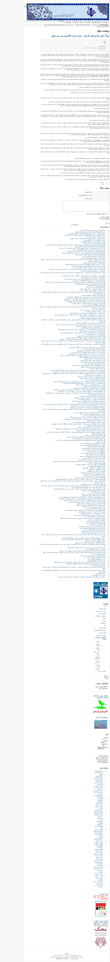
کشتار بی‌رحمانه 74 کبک (98, 492)
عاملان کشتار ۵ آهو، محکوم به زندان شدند (93, 415)
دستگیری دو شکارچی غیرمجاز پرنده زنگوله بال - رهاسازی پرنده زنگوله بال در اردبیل (81, 577)
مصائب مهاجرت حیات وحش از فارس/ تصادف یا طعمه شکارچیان (86, 233)
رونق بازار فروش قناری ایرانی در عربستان (93, 494)
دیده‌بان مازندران (97, 661)
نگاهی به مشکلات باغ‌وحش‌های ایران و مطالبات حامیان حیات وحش (86, 437)
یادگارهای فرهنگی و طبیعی (82, 24)
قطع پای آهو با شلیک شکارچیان (96, 446)
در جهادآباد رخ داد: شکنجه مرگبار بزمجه (94, 450)
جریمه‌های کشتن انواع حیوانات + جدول (94, 529)
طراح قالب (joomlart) (62, 958)
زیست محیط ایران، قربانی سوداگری (95, 375)
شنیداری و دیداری (101, 635)
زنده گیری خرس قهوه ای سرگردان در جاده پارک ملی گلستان (88, 406)
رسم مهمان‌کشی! (100, 573)
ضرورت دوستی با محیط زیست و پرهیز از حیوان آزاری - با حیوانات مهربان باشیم (82, 332)
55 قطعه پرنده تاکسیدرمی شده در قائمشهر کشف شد (90, 464)
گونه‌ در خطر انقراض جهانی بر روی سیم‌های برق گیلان (90, 284)
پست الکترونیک (104, 43)
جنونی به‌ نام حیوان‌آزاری (98, 575)
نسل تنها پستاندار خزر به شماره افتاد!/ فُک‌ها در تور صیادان (89, 280)
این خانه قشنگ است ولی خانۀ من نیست (98, 815)
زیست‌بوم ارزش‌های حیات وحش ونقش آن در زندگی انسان (88, 401)
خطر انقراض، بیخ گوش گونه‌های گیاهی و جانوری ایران (90, 246)
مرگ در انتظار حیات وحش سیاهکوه (95, 541)
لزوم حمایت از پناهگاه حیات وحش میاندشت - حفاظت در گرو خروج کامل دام (83, 275)
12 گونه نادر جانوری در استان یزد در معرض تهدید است (90, 477)
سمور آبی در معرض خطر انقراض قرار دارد (93, 271)
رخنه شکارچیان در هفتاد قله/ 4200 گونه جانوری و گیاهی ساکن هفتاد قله (85, 235)
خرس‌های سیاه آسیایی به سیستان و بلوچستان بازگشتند (89, 398)
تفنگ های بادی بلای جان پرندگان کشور (94, 458)
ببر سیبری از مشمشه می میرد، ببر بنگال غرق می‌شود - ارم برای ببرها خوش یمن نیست (80, 324)
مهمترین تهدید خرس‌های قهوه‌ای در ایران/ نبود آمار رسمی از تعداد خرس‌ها (84, 500)
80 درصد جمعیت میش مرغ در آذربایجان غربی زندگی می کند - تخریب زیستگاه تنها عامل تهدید (79, 489)
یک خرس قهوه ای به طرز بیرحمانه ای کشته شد (91, 526)
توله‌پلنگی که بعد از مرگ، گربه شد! (95, 454)
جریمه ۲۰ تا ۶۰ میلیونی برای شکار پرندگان (93, 533)
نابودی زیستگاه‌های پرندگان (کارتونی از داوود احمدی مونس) (88, 365)
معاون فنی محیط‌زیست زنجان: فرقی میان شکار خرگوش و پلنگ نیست (85, 564)
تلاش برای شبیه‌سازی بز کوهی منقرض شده (93, 360)
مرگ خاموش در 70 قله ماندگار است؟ (94, 516)
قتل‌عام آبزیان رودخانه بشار (97, 524)
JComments (75, 225)
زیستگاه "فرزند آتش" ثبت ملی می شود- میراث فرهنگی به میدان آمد (86, 297)
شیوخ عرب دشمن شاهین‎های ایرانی (95, 549)
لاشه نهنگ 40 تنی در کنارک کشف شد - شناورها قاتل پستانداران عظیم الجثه (84, 383)
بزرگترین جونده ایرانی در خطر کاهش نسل (93, 448)
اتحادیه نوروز (102, 632)
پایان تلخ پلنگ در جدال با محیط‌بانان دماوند (93, 295)
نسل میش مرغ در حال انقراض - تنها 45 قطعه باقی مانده (89, 249)
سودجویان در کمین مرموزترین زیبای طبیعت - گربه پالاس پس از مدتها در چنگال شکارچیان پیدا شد (77, 370)
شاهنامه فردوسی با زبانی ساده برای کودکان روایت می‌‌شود (98, 883)
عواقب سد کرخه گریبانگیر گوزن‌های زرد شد (92, 445)
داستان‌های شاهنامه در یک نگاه (99, 826)
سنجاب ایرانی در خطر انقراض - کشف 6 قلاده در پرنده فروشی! (87, 238)
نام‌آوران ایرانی (102, 613)
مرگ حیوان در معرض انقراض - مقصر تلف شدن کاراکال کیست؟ (87, 313)
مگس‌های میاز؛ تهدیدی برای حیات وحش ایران (92, 331)
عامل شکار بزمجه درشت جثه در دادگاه (94, 507)
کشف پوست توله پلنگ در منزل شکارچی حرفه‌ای (91, 402)
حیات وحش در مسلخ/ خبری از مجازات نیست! (92, 290)
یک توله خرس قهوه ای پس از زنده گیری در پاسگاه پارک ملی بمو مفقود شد (84, 419)
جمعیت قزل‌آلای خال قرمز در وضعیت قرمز (92, 362)
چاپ (104, 41)
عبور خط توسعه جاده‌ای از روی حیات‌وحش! (93, 472)
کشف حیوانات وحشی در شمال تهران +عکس (92, 288)
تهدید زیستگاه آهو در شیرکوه (97, 469)
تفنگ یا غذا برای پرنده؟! (98, 565)
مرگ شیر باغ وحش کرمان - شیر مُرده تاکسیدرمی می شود (80, 35)
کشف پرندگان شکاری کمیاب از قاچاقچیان (93, 328)
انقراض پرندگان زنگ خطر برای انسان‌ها (94, 476)
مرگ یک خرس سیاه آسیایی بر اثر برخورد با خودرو (91, 430)
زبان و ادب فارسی (101, 611)
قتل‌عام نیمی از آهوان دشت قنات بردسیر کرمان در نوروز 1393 (87, 417)
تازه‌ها (104, 620)
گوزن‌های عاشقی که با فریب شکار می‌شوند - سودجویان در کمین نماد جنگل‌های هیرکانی (80, 479)
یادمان (98, 641)
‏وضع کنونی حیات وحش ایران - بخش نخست (93, 277)
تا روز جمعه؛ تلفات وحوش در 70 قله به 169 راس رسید (89, 515)
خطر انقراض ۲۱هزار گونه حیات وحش (94, 363)
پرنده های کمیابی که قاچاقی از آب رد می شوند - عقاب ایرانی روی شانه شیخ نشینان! (81, 329)
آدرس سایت (88, 198)
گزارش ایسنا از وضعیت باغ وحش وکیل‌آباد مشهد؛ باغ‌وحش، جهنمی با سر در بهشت (82, 550)
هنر (105, 625)
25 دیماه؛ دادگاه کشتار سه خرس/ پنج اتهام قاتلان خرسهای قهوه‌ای (86, 302)
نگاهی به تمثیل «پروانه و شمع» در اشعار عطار (98, 831)
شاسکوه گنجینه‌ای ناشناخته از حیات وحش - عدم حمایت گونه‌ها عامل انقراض (83, 253)
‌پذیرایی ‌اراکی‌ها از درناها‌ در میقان (96, 557)
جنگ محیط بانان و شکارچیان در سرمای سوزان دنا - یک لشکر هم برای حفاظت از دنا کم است (79, 371)
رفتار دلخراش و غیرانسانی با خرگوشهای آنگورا (92, 357)
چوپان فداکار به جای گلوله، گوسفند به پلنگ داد (92, 396)
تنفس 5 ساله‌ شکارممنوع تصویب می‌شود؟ (93, 490)
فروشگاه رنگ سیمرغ (102, 717)
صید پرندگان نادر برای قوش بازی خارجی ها (93, 316)
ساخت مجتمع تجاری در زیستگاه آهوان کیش (93, 241)
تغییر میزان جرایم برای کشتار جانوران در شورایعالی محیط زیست (86, 347)
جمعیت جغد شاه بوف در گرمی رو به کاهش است (91, 459)
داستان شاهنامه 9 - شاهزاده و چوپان (98, 772)
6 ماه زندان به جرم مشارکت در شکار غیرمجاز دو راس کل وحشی (86, 354)
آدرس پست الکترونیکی (85, 195)
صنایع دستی (98, 648)
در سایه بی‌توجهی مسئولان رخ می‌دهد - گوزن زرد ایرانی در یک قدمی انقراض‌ (84, 537)
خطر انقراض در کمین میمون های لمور (94, 262)
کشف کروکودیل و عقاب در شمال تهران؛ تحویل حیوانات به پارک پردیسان (84, 298)
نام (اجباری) (88, 192)
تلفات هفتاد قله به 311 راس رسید (95, 523)
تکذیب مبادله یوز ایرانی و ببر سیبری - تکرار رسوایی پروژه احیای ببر (86, 502)
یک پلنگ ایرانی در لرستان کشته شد (95, 334)
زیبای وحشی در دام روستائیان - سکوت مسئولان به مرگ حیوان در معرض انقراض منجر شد (79, 315)
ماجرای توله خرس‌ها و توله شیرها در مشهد (93, 258)
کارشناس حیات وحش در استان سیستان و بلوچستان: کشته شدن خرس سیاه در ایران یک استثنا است (77, 269)
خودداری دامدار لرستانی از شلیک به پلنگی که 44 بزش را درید (88, 352)
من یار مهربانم (104, 894)
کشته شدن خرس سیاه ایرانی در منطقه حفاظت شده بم (89, 267)
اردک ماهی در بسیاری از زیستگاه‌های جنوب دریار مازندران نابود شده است (84, 279)
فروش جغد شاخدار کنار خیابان (96, 463)
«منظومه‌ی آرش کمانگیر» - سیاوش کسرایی (98, 777)
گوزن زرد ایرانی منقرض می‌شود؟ (95, 311)
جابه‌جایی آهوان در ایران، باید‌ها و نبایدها (94, 240)
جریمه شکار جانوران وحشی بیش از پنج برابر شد (91, 511)
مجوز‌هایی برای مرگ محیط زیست (95, 451)
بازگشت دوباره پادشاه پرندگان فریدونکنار (93, 495)
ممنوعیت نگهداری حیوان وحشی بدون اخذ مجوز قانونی (90, 542)
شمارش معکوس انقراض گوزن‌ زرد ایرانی (93, 349)
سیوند (98, 654)
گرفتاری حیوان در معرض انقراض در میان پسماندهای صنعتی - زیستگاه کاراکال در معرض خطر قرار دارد (76, 432)
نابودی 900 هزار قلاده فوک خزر (96, 466)
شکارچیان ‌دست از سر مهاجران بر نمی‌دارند (93, 555)
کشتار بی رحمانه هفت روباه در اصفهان (94, 386)
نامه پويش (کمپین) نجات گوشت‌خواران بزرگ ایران (91, 376)
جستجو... (105, 676)
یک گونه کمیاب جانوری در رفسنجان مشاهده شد (91, 399)
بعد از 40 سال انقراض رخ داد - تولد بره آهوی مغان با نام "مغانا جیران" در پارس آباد (82, 248)
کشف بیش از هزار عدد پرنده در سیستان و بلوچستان (90, 326)
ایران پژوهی (102, 608)
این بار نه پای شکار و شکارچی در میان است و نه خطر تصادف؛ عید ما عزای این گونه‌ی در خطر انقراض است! (74, 404)
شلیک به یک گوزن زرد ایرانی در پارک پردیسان (92, 378)
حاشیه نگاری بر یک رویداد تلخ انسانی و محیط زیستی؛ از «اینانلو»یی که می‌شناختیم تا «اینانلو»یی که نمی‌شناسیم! (74, 373)
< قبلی (102, 182)
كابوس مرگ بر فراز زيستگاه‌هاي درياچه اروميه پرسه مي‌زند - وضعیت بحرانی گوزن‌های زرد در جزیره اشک (75, 282)
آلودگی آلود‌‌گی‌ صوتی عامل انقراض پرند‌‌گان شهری (91, 336)
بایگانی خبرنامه (102, 671)
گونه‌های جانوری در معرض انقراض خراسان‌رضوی (91, 503)
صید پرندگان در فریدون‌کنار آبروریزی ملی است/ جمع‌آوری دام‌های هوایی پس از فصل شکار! (79, 562)
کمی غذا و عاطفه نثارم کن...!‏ (97, 368)
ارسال (107, 223)
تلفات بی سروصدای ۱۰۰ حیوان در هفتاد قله (93, 513)
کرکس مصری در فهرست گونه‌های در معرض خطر (91, 350)
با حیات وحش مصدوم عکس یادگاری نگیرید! (93, 367)
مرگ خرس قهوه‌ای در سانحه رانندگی (94, 474)
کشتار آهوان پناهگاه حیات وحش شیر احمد (93, 305)
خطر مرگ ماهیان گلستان (98, 433)
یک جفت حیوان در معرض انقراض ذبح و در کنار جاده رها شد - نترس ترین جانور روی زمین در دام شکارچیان (75, 393)
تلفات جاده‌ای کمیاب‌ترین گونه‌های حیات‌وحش (92, 456)
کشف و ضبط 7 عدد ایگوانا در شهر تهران (94, 467)
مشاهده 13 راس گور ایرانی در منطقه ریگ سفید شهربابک (89, 388)
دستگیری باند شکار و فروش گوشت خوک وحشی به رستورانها (88, 407)
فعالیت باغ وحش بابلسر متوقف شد (95, 425)
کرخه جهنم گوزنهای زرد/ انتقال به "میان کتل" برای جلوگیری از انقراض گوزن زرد (82, 497)
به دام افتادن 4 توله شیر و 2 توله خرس (94, 256)
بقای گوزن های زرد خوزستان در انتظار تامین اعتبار (91, 323)
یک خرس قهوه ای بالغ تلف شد (96, 559)
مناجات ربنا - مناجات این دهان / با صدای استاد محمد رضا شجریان (98, 869)
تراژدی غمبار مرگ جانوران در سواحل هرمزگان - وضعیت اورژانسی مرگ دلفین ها (82, 339)
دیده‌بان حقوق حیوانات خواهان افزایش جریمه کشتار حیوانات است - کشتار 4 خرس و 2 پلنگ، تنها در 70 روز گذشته (73, 292)
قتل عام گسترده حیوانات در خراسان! (94, 435)
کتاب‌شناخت (102, 628)
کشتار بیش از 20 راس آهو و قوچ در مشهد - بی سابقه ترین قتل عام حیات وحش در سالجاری (79, 389)
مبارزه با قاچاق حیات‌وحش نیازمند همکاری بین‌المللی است (88, 422)
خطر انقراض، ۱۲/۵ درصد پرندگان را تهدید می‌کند (91, 427)
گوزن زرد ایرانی (100, 441)
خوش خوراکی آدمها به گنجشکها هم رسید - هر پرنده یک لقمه (88, 266)
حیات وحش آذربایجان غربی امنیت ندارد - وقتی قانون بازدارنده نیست (86, 547)
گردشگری (103, 623)
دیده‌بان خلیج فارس (97, 657)
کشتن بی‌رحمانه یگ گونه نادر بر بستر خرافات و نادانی (90, 385)
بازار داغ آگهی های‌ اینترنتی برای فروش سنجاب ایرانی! (90, 232)
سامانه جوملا (74, 958)
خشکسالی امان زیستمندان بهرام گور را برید (93, 230)
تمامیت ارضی (97, 665)
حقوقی (97, 669)
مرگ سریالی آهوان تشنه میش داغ (95, 521)
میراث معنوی (98, 644)
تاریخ (104, 618)
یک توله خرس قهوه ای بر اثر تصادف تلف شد (92, 443)
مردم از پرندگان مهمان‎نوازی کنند (96, 560)
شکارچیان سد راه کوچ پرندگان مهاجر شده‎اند (92, 528)
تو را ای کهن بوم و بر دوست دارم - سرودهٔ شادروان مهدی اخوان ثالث (98, 794)
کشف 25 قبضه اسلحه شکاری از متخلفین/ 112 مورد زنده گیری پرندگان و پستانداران (81, 498)
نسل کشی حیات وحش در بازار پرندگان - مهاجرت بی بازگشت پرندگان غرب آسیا (82, 355)
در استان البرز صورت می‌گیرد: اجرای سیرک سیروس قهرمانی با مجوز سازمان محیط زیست (79, 461)
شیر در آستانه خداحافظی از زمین (96, 508)
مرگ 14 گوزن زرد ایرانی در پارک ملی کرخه (93, 310)
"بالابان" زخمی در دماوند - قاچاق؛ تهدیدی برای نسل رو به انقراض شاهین (85, 264)
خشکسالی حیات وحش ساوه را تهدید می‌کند (93, 453)
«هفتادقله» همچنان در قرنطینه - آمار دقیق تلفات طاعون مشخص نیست (85, 510)
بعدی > (102, 184)
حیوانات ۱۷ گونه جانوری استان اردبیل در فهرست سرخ (90, 412)
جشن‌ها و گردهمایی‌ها (100, 630)
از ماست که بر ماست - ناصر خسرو (98, 806)
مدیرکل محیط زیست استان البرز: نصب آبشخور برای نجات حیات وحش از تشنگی (82, 518)
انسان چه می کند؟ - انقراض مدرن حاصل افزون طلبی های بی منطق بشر (84, 300)
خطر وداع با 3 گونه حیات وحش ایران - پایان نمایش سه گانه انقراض (86, 251)
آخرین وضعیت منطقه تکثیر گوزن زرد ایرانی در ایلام (90, 505)
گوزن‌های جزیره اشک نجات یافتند (96, 285)
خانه (105, 606)
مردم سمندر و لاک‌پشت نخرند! (96, 394)
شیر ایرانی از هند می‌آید (98, 293)
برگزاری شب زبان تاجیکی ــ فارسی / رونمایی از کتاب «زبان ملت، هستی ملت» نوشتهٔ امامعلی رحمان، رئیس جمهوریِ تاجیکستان (98, 857)
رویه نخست (95, 24)
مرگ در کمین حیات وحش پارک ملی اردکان (93, 531)
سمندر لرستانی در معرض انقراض (95, 420)
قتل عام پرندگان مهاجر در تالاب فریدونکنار (93, 484)
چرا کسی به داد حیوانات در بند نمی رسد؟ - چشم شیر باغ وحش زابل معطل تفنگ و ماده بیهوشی (78, 424)
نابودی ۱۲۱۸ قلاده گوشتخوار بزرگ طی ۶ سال (92, 414)
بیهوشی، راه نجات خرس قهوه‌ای (96, 471)
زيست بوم (102, 46)
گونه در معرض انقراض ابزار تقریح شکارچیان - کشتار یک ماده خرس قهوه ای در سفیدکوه (80, 428)
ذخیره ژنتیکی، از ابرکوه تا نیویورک (95, 236)
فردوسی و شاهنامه (100, 616)
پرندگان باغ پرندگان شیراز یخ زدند (96, 380)
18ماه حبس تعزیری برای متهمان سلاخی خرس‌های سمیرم (88, 303)
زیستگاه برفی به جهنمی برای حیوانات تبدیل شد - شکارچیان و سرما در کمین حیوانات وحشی (79, 381)
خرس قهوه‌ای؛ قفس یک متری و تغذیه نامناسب (92, 318)
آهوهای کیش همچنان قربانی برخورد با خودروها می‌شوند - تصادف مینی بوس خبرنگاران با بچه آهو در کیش (75, 245)
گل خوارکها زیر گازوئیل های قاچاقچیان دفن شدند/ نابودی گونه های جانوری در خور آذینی (80, 440)
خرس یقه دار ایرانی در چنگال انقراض (94, 358)
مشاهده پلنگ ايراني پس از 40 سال (95, 287)
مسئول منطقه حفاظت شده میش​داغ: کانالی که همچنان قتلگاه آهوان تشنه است (83, 539)
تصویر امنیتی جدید (104, 218)
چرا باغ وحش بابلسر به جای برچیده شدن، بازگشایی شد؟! (89, 438)
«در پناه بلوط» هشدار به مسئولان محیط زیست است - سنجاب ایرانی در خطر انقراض (81, 391)
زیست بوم (70, 24)
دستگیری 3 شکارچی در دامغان (96, 520)
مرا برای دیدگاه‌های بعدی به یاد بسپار (97, 214)
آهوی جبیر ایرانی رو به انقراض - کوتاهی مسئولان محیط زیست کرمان (85, 337)
